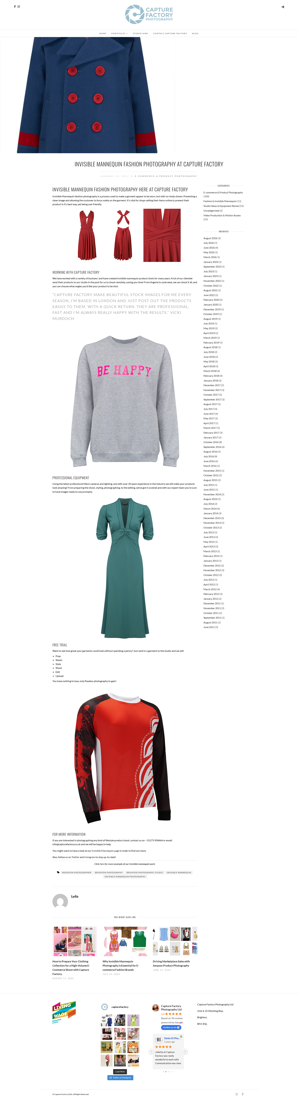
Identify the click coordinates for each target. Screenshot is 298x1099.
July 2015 (208, 484)
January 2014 (210, 513)
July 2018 (208, 351)
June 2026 (209, 247)
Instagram (89, 857)
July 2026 (208, 242)
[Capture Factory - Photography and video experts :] (120, 1020)
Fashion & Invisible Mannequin (220, 201)
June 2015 (209, 489)
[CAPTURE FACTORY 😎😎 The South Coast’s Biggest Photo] (120, 1034)
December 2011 (212, 603)
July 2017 (208, 408)
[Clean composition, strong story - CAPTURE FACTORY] (107, 1060)
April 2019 (209, 333)
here (102, 863)
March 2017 (210, 427)
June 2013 (209, 536)
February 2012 (211, 593)
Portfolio (118, 33)
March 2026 (210, 257)
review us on (169, 1027)
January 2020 (210, 304)
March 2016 (210, 465)
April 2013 (209, 546)
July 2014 (208, 503)
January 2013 (210, 560)
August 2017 (210, 404)
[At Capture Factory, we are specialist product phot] (107, 1034)
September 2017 (212, 399)
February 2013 (211, 555)
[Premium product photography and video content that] (120, 1060)
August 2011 (210, 622)
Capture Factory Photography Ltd (171, 1007)
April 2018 (209, 366)
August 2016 (210, 451)
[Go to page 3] (170, 1071)
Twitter (75, 857)
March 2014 (210, 508)
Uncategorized (211, 210)
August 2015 (210, 480)
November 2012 (212, 570)
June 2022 (209, 295)
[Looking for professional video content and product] (133, 1020)
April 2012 (209, 584)
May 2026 (208, 252)
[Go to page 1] (165, 1071)
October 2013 (211, 527)
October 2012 (211, 574)
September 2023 (212, 266)
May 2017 (208, 418)
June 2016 (209, 461)
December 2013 (212, 518)
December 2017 (212, 385)
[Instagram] (19, 6)
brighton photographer (76, 873)
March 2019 (210, 337)
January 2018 (210, 380)
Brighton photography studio (145, 873)
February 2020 (211, 299)
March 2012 (210, 589)
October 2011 (211, 612)
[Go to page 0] (163, 1071)
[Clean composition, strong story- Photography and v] (133, 1060)
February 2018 (211, 375)
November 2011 (212, 608)
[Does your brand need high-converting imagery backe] (107, 1020)
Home (102, 33)
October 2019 (211, 313)
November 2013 (212, 522)
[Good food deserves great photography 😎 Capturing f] (107, 1047)
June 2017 (209, 413)
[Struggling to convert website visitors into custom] (133, 1047)
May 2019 (208, 328)
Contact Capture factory (170, 33)
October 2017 (211, 394)
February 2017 (211, 432)
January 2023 (210, 275)
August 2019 (210, 318)
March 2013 (210, 551)
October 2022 (211, 285)
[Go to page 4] (173, 1071)
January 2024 (210, 261)
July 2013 (208, 532)
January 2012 (210, 598)
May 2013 (208, 541)
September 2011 (212, 617)
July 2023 (208, 271)
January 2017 (210, 437)
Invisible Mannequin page (105, 850)
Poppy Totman (172, 1038)
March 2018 (210, 370)
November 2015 (212, 470)
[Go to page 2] (168, 1071)
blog (195, 33)
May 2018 (208, 361)
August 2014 (210, 498)
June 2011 (209, 627)
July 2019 (208, 323)
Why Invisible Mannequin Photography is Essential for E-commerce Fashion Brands (121, 965)
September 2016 (212, 446)
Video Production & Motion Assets (222, 215)
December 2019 (212, 309)
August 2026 (210, 238)
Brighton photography (109, 873)
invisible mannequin (179, 873)
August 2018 (210, 347)
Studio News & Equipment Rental (221, 205)
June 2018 (209, 356)
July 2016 (208, 456)
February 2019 (211, 342)
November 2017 (212, 389)
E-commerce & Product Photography (166, 176)
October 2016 (211, 442)
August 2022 (210, 290)
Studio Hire (140, 33)
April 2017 (209, 423)
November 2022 (212, 280)
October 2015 (211, 475)
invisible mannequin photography (125, 877)
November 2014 (212, 494)
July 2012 (208, 579)
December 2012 (212, 565)
